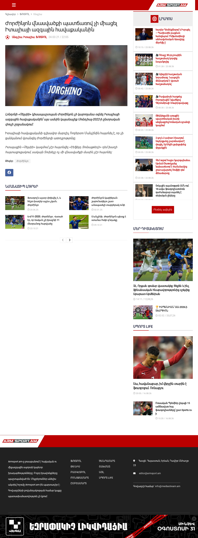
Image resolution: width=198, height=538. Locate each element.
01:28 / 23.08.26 (166, 66)
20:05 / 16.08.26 (143, 393)
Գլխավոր (10, 14)
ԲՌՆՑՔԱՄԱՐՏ (80, 477)
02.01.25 (98, 210)
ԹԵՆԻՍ (75, 466)
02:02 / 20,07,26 (166, 315)
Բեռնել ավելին (163, 209)
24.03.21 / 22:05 (58, 37)
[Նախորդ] (63, 240)
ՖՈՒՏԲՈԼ (24, 14)
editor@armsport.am (150, 473)
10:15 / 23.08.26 (145, 47)
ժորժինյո (23, 161)
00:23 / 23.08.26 (145, 130)
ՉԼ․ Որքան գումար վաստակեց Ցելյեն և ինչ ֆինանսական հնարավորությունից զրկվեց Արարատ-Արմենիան (161, 290)
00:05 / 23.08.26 (145, 152)
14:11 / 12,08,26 (144, 299)
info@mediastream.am (167, 486)
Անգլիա (37, 14)
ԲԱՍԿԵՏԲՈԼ (78, 472)
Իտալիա (29, 37)
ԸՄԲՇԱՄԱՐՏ (79, 483)
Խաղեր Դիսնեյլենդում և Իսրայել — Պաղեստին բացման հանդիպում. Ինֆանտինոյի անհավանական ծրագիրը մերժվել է (173, 36)
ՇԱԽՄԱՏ (104, 466)
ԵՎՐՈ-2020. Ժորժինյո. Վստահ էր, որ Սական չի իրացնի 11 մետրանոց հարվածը (45, 220)
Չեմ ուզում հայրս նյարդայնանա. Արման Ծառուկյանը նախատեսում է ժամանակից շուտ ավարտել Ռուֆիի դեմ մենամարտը (173, 167)
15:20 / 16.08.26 (166, 418)
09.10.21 (98, 225)
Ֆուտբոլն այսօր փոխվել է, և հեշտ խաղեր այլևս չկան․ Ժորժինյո (44, 201)
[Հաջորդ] (70, 240)
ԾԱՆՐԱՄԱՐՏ (107, 460)
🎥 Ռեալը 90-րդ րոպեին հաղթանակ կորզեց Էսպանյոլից (169, 58)
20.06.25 (34, 210)
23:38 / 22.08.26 (145, 178)
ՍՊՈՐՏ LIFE (106, 477)
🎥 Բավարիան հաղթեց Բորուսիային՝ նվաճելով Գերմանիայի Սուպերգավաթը (172, 100)
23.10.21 (34, 228)
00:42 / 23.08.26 (145, 88)
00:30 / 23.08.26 (166, 107)
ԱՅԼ (101, 472)
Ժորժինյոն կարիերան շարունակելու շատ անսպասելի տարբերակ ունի (108, 201)
